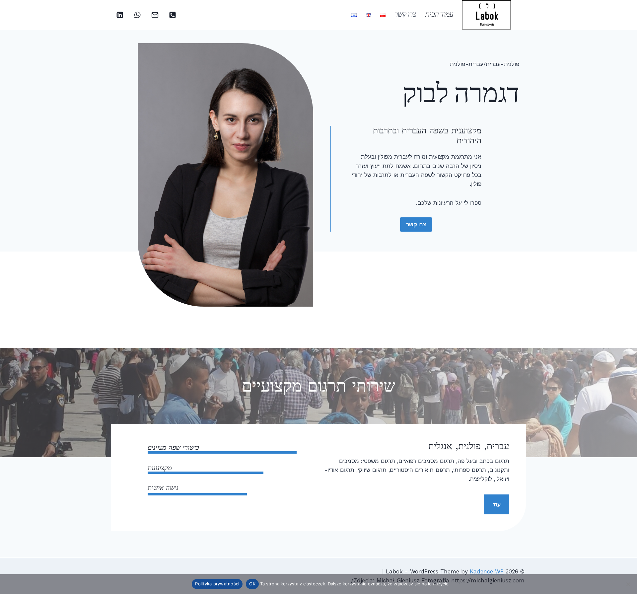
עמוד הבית (439, 15)
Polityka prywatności (217, 583)
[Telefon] (172, 15)
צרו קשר (405, 15)
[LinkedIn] (119, 15)
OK (252, 583)
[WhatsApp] (137, 15)
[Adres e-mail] (155, 15)
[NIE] (628, 584)
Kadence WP (487, 571)
